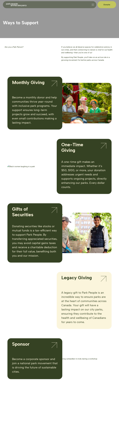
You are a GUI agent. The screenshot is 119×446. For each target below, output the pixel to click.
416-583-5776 (39, 408)
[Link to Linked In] (40, 420)
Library (9, 405)
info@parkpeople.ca (41, 411)
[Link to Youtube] (50, 420)
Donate (107, 5)
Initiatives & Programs (16, 398)
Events (9, 402)
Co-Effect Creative (31, 432)
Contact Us (11, 412)
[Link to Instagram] (34, 420)
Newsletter (11, 408)
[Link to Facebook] (45, 420)
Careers (9, 395)
